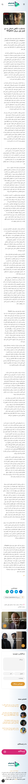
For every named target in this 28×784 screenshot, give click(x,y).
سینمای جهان (10, 605)
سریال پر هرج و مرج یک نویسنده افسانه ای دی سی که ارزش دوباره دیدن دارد (10, 728)
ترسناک (21, 605)
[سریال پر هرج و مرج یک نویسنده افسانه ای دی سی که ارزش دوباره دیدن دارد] (23, 730)
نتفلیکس (20, 607)
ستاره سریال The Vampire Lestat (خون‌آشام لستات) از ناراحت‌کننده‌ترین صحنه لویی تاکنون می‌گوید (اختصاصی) (11, 722)
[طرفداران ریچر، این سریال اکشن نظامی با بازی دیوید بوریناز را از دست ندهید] (23, 707)
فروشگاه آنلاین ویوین (14, 771)
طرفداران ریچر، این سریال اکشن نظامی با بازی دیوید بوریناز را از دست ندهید (10, 705)
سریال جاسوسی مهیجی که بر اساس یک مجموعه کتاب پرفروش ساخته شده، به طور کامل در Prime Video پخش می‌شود (10, 714)
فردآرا (16, 779)
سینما (15, 605)
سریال (17, 605)
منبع (24, 575)
